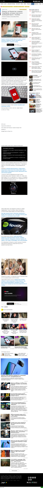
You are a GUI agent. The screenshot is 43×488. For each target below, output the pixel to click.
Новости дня (27, 6)
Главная (2, 3)
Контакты (18, 480)
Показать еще (24, 160)
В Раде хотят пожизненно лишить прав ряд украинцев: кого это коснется (14, 155)
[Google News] (35, 477)
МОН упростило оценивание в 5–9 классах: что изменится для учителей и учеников (14, 158)
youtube (6, 306)
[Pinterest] (39, 1)
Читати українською (23, 9)
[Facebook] (22, 36)
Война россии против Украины (7, 6)
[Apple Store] (29, 482)
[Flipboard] (38, 1)
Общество (29, 3)
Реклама (11, 480)
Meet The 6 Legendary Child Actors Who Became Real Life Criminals (37, 89)
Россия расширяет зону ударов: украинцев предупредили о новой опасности (14, 151)
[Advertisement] (14, 117)
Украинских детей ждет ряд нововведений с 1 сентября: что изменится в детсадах (13, 153)
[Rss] (36, 1)
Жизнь (22, 3)
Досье (5, 3)
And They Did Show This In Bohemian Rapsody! (5, 320)
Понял (42, 486)
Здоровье (36, 3)
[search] (42, 1)
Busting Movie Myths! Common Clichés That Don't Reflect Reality (23, 331)
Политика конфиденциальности (5, 480)
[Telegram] (33, 1)
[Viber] (35, 1)
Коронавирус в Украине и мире (19, 6)
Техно (33, 3)
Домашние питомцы (11, 3)
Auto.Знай (18, 3)
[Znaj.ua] (21, 1)
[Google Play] (34, 482)
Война (25, 3)
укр (1, 1)
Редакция (14, 480)
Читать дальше (14, 470)
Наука (40, 3)
